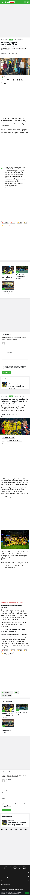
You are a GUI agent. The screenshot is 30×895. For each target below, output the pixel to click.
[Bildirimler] (28, 2)
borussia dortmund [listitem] (7, 692)
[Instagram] (15, 868)
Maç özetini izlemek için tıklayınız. (12, 602)
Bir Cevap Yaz (7, 334)
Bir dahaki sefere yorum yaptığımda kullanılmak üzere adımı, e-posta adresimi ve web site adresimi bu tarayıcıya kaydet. (14, 367)
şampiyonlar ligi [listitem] (6, 695)
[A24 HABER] (10, 2)
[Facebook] (6, 868)
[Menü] (2, 2)
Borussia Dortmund (7, 481)
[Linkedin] (24, 868)
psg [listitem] (16, 692)
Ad (2, 355)
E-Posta (4, 361)
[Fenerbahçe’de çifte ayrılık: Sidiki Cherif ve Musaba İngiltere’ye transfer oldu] (8, 273)
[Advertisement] (15, 20)
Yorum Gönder (6, 372)
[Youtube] (19, 868)
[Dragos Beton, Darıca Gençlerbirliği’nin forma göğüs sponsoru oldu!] (8, 288)
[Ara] (25, 2)
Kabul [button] (27, 893)
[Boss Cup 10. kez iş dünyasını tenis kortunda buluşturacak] (22, 273)
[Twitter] (10, 868)
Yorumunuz (8, 342)
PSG (10, 493)
